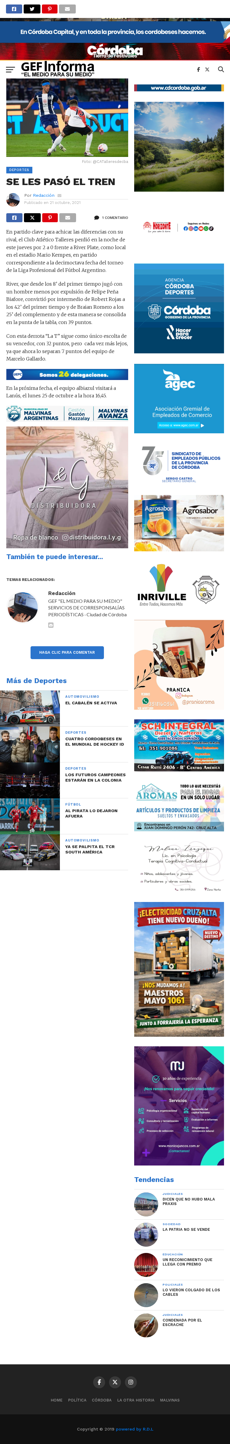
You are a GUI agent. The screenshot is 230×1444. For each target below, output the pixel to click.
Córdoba (102, 1400)
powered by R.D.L (134, 1429)
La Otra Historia (136, 1400)
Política (77, 1400)
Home (57, 1400)
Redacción (44, 195)
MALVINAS (170, 1400)
